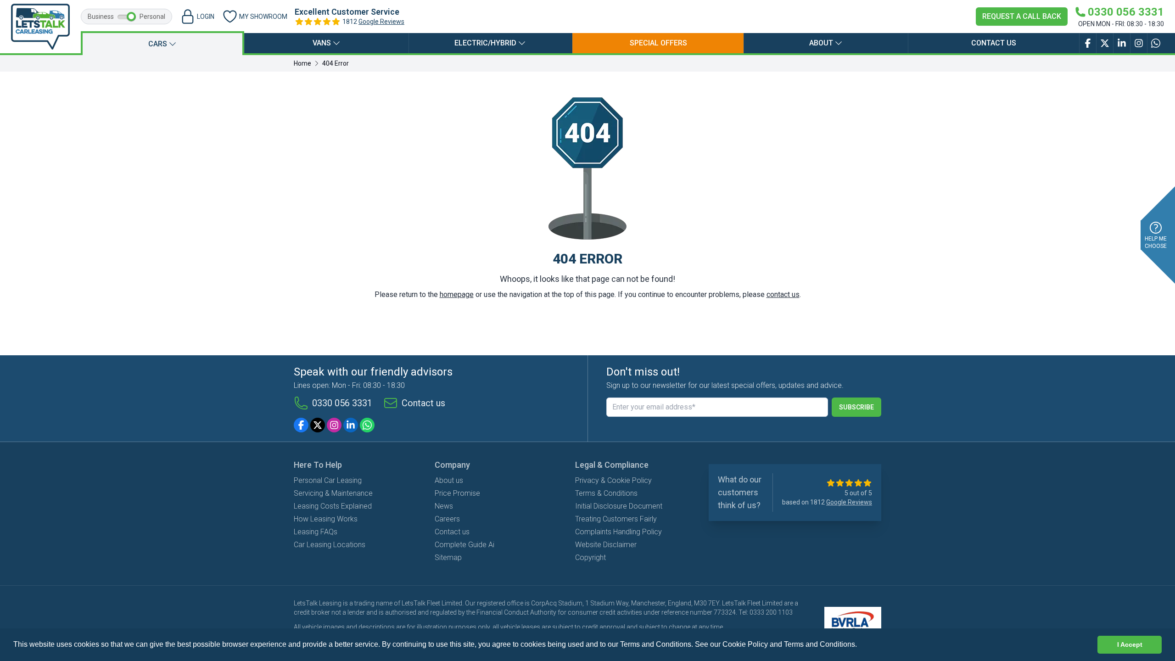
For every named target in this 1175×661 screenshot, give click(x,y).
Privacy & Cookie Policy (613, 480)
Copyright (590, 557)
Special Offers (658, 43)
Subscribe (856, 407)
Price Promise (457, 493)
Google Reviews (381, 21)
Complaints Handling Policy (618, 531)
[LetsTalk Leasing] (40, 27)
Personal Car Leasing (328, 480)
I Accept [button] (1129, 644)
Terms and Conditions (819, 644)
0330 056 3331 (342, 403)
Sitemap (448, 557)
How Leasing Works (326, 519)
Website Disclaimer (606, 544)
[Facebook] (301, 425)
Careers (447, 519)
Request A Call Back (1021, 16)
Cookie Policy (745, 644)
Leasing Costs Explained (333, 506)
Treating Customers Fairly (616, 519)
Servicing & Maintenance (333, 493)
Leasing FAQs (315, 531)
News (444, 506)
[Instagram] (334, 425)
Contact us (993, 43)
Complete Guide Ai (464, 544)
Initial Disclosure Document (618, 506)
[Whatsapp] (367, 425)
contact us (783, 294)
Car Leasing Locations (329, 544)
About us (449, 480)
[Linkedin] (350, 425)
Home (302, 63)
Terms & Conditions (606, 493)
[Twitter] (317, 425)
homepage (457, 294)
